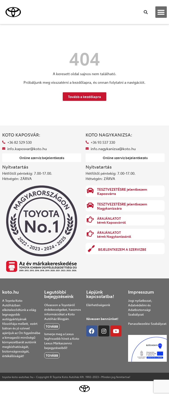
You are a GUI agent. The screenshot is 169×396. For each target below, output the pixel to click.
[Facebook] (91, 330)
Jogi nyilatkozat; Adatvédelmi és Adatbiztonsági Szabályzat (140, 307)
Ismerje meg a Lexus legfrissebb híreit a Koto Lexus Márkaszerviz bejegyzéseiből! (61, 341)
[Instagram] (103, 330)
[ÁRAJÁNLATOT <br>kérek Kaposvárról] (90, 219)
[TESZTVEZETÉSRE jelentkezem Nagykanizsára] (90, 205)
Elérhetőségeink (98, 305)
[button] (161, 12)
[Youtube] (115, 330)
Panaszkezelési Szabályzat (147, 323)
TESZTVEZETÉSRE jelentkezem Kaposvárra (122, 191)
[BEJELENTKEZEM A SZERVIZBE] (91, 248)
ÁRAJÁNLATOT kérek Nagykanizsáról (114, 234)
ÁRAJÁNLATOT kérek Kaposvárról (111, 220)
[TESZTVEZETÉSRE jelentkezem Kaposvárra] (90, 190)
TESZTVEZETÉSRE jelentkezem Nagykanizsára (122, 206)
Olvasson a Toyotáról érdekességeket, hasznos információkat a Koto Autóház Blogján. (62, 312)
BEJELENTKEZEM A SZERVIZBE (122, 249)
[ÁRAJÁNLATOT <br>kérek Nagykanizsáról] (90, 233)
